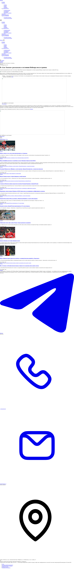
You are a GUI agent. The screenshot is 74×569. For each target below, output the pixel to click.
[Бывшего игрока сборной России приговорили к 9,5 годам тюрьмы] (12, 203)
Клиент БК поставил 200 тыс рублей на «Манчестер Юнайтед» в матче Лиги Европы (19, 198)
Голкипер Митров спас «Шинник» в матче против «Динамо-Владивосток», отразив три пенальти (21, 168)
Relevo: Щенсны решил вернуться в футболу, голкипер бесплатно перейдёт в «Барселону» (19, 258)
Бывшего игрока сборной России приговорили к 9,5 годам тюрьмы (15, 206)
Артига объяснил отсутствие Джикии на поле (10, 240)
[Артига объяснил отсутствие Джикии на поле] (7, 237)
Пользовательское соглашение (7, 565)
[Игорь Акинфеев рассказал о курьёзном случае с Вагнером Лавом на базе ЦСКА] (14, 157)
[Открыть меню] (1, 20)
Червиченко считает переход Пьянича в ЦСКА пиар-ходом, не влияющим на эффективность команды (22, 191)
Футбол (1, 151)
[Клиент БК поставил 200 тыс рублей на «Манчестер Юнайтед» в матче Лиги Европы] (15, 195)
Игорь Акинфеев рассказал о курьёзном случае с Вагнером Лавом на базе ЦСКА (18, 160)
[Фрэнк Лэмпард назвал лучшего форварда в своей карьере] (10, 173)
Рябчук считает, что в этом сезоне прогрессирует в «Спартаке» (13, 153)
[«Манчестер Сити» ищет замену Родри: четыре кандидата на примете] (7, 219)
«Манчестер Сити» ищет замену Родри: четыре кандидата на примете (15, 222)
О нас (3, 564)
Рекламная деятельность (6, 567)
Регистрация (2, 136)
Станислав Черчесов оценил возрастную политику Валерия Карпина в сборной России (19, 183)
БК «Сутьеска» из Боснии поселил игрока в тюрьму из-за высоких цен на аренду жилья (19, 265)
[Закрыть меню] (4, 40)
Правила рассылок (5, 566)
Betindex (31, 109)
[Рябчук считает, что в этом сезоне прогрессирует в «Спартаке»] (7, 150)
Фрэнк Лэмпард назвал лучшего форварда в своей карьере (13, 176)
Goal (12, 76)
